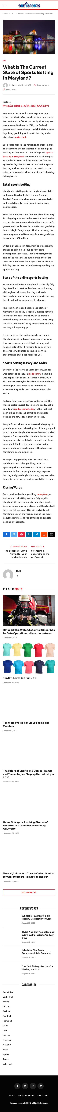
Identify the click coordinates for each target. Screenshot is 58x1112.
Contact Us (43, 1095)
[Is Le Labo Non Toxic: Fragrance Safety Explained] (11, 954)
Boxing (6, 1001)
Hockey (6, 1035)
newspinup (42, 494)
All (4, 60)
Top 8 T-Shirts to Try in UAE (19, 678)
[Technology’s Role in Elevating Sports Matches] (29, 703)
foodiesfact (19, 137)
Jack (14, 85)
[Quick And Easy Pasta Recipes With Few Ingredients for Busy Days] (11, 936)
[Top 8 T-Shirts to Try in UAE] (29, 658)
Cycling (6, 1011)
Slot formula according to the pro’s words (40, 553)
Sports (6, 1054)
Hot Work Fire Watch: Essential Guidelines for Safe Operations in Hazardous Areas (29, 631)
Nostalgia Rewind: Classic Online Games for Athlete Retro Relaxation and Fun (28, 875)
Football (7, 1016)
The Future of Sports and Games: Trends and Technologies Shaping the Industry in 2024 (28, 774)
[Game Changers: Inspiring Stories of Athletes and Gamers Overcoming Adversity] (29, 802)
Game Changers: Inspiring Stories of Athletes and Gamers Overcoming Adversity (25, 825)
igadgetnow (34, 373)
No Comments (42, 85)
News (5, 1049)
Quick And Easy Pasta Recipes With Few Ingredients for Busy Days (38, 935)
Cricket (6, 1006)
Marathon (7, 1040)
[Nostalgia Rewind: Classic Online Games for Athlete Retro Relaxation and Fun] (29, 854)
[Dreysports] (29, 4)
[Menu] (5, 5)
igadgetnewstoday (24, 408)
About (12, 1095)
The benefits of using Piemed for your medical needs (15, 553)
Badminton (8, 992)
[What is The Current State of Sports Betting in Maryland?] (29, 37)
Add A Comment (29, 892)
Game (5, 1025)
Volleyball (7, 1064)
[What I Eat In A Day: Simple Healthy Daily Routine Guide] (11, 919)
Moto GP (7, 1044)
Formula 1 (7, 1020)
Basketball (8, 996)
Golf (5, 1030)
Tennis (6, 1059)
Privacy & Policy (26, 1095)
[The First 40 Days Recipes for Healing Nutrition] (11, 970)
